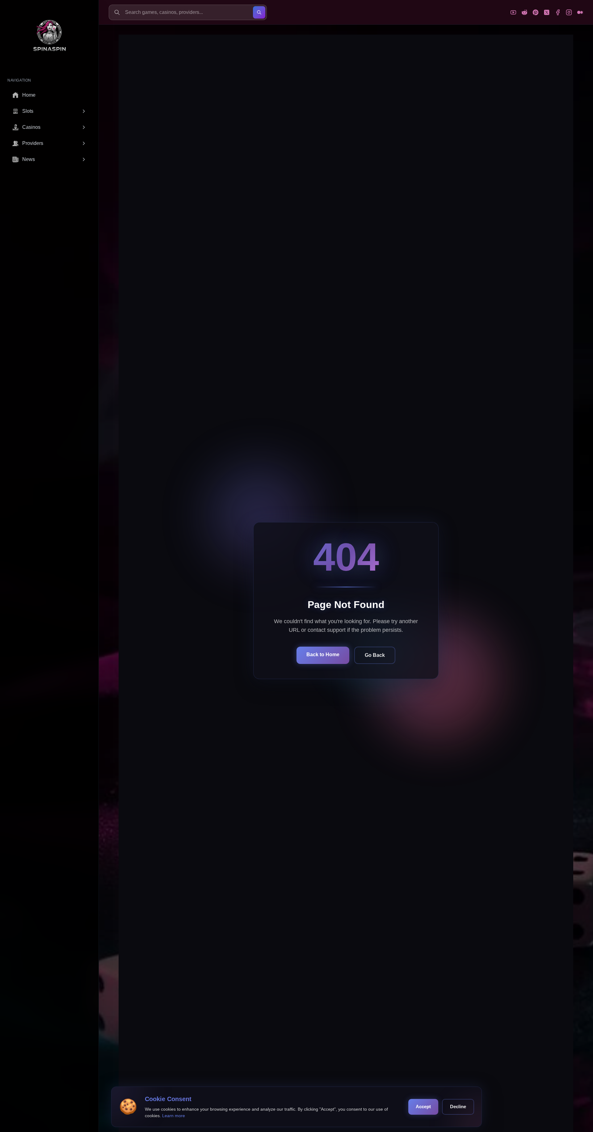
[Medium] (580, 12)
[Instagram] (569, 12)
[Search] (259, 12)
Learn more (173, 1115)
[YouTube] (513, 12)
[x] (547, 12)
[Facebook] (558, 12)
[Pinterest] (535, 12)
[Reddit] (524, 12)
